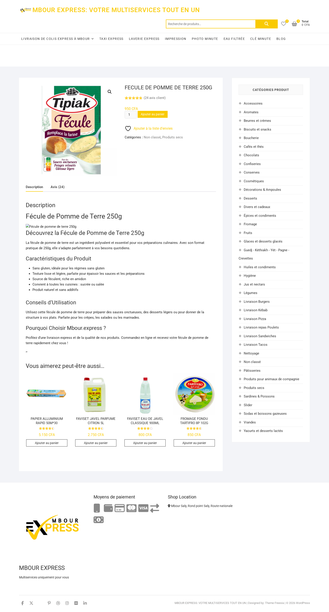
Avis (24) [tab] (57, 187)
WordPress (303, 603)
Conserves (252, 172)
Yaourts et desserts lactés (263, 431)
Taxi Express (111, 39)
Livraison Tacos (255, 345)
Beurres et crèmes (257, 121)
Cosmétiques (254, 181)
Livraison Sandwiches (260, 336)
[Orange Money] (97, 508)
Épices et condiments (260, 216)
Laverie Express (144, 39)
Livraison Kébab (255, 310)
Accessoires (253, 103)
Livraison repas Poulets (261, 327)
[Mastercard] (131, 508)
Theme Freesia (274, 603)
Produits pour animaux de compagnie (271, 379)
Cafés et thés (254, 147)
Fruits (248, 233)
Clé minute (260, 39)
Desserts (250, 198)
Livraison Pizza (255, 319)
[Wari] (154, 508)
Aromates (251, 112)
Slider (248, 405)
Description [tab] (34, 187)
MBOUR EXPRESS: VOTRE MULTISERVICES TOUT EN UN (116, 10)
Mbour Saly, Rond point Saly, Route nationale (201, 506)
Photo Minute (205, 39)
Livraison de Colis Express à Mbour (55, 39)
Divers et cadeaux (257, 207)
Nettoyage (251, 353)
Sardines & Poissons (259, 396)
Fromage (250, 224)
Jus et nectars (254, 284)
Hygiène (250, 276)
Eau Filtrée (234, 39)
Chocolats (251, 155)
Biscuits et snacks (257, 129)
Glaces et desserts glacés (263, 241)
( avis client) (155, 98)
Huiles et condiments (260, 267)
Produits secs (172, 137)
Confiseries (252, 164)
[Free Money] (108, 508)
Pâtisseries (252, 371)
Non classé (152, 137)
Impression (175, 39)
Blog (281, 39)
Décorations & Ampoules (262, 190)
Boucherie (251, 138)
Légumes (250, 293)
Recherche (266, 23)
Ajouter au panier (152, 114)
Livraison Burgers (257, 302)
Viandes (250, 422)
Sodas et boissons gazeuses (265, 414)
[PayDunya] (99, 520)
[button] (110, 92)
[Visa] (143, 508)
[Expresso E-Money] (120, 508)
